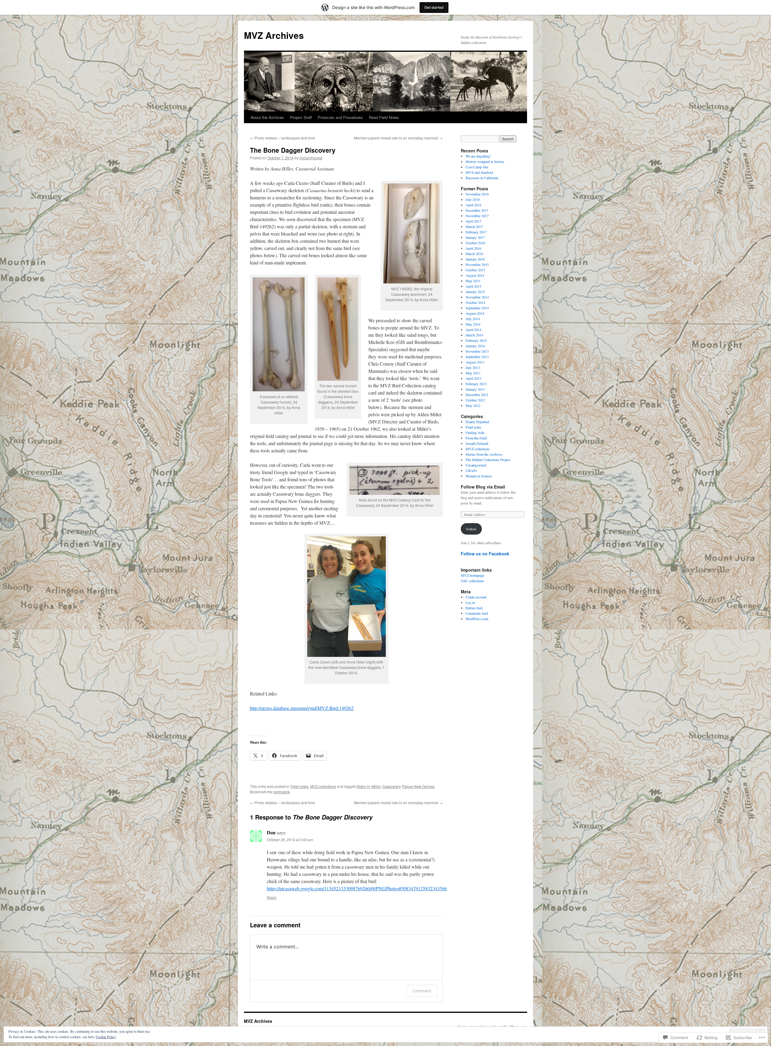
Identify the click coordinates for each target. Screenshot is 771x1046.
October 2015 (475, 269)
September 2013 (477, 356)
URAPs (471, 470)
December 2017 (477, 210)
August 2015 (475, 275)
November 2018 (477, 194)
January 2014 (475, 345)
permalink (281, 791)
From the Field (476, 438)
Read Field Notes (384, 117)
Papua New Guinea (418, 786)
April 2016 (473, 248)
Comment (421, 990)
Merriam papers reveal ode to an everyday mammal (398, 137)
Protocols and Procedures (340, 117)
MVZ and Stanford (479, 172)
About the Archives (267, 117)
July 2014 (473, 318)
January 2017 (475, 237)
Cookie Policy (106, 1036)
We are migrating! (478, 156)
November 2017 (477, 215)
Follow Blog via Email (483, 487)
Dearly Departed (477, 421)
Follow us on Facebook (485, 554)
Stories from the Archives (484, 454)
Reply (271, 897)
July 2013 (473, 367)
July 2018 (473, 199)
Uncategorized (476, 465)
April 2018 (473, 204)
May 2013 (473, 372)
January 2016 (475, 259)
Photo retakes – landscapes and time (282, 137)
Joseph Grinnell (477, 443)
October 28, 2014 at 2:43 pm (290, 839)
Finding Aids (475, 432)
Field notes (299, 786)
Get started (434, 7)
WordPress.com (477, 618)
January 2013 (475, 389)
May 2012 (473, 405)
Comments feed (477, 613)
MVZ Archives (274, 35)
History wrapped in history (485, 161)
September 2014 (477, 307)
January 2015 (475, 291)
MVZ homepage (472, 575)
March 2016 (474, 253)
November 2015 (477, 264)
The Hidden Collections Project (488, 459)
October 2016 (475, 242)
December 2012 (477, 394)
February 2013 (476, 383)
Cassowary (391, 786)
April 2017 (473, 221)
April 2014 (473, 329)
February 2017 (476, 231)
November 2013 (477, 351)
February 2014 (476, 340)
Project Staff (301, 117)
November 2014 (477, 297)
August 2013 (475, 362)
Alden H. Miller (368, 786)
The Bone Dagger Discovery (293, 150)
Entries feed (474, 607)
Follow (471, 528)
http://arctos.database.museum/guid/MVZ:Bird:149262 (302, 708)
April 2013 (473, 378)
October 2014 (475, 302)
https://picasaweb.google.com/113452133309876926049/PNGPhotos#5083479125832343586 (357, 888)
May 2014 (473, 324)
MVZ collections (323, 786)
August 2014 (475, 313)
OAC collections (472, 580)
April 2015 (473, 286)
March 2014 (474, 335)
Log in (470, 602)
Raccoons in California (482, 177)
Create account (476, 597)
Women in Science (479, 475)
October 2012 (475, 400)
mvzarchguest (310, 157)
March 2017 (474, 226)
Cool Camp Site (477, 166)
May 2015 (473, 280)
